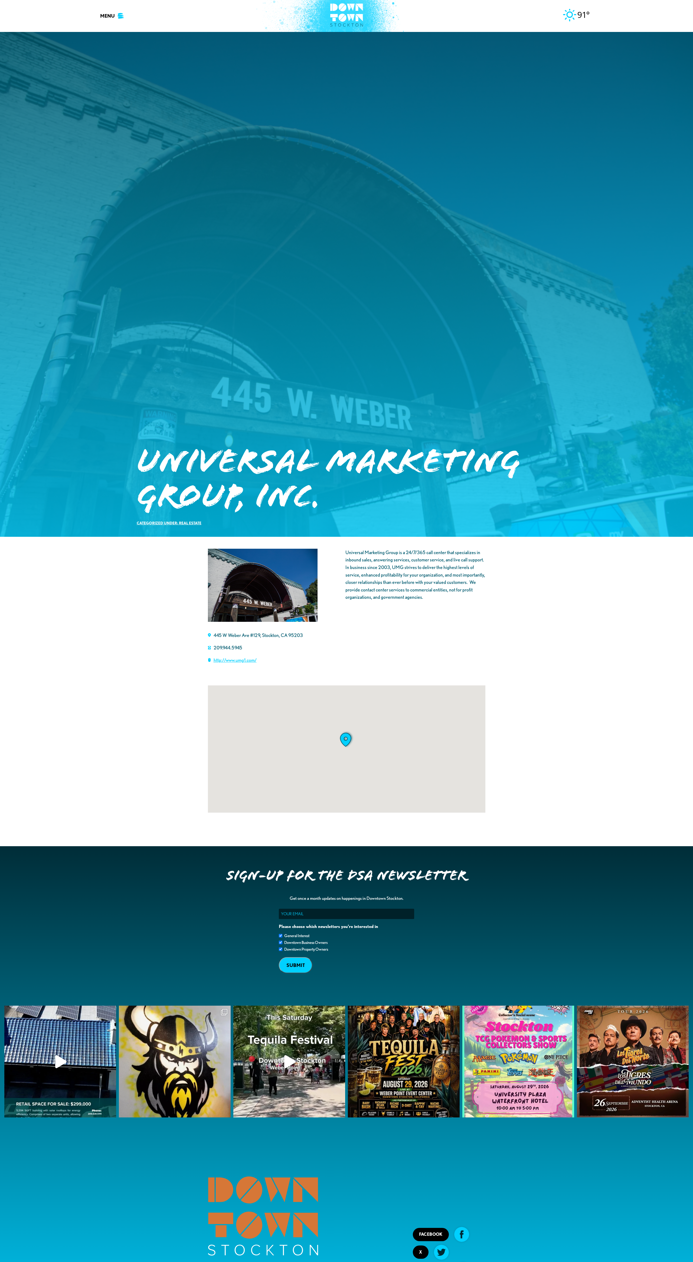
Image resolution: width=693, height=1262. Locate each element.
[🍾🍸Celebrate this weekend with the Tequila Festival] (289, 1061)
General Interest (296, 935)
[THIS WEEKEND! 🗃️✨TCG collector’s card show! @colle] (518, 1061)
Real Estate (190, 523)
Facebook (430, 1234)
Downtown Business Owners (306, 942)
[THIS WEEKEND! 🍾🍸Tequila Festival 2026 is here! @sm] (404, 1061)
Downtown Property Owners (306, 949)
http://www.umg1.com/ (235, 660)
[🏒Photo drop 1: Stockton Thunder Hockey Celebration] (175, 1061)
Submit (295, 965)
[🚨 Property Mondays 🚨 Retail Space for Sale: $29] (60, 1061)
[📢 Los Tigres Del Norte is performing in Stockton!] (633, 1061)
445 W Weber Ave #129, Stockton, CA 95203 (258, 635)
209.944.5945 (228, 647)
